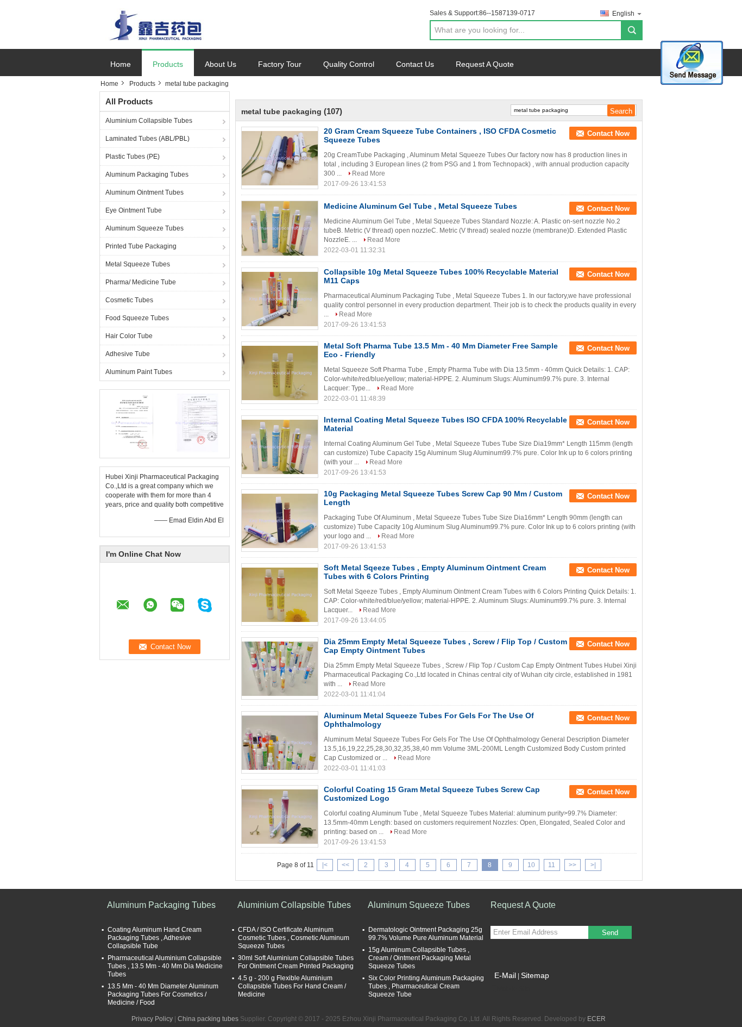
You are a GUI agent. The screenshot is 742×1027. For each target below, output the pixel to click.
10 (531, 865)
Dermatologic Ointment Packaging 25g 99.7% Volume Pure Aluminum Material (425, 934)
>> (572, 865)
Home (120, 64)
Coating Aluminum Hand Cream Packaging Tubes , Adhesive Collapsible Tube (155, 938)
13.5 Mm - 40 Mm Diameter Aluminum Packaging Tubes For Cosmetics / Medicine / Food (163, 994)
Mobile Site (513, 989)
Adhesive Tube (127, 354)
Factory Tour (279, 64)
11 (551, 865)
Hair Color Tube (129, 336)
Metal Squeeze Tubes (137, 264)
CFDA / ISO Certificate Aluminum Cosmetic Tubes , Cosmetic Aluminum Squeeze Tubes (293, 938)
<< (345, 865)
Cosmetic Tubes (129, 300)
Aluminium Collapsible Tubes (148, 121)
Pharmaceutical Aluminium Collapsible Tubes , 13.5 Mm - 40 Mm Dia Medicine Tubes (165, 966)
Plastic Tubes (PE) (132, 156)
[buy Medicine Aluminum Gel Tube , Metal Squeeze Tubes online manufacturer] (280, 228)
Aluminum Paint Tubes (138, 372)
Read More (368, 173)
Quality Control (348, 64)
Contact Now (608, 133)
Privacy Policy (152, 1019)
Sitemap (535, 975)
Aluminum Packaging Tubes (146, 174)
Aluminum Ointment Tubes (144, 192)
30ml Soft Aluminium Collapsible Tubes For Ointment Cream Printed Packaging (296, 962)
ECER (596, 1019)
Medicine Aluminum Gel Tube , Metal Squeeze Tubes (420, 206)
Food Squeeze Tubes (137, 318)
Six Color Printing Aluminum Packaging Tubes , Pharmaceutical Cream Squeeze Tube (426, 986)
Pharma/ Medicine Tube (140, 282)
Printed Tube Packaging (141, 246)
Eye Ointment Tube (133, 210)
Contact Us (415, 64)
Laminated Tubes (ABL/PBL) (147, 138)
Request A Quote (485, 64)
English (623, 13)
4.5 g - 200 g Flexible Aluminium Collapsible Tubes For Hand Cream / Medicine (292, 986)
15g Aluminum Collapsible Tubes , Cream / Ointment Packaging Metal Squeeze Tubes (419, 958)
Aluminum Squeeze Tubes (144, 228)
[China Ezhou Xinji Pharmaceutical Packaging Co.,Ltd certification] (132, 422)
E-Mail (505, 975)
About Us (220, 64)
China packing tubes (208, 1019)
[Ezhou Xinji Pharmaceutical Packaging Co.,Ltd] (159, 24)
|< (325, 865)
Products (168, 64)
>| (593, 865)
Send (610, 933)
